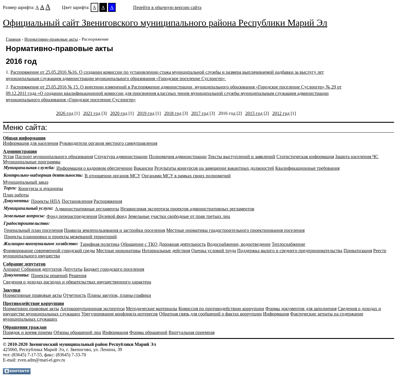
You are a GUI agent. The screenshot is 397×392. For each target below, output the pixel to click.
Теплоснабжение (288, 244)
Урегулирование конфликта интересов (119, 313)
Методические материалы (151, 308)
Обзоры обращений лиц (77, 332)
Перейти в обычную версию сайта (167, 7)
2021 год (91, 113)
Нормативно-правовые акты (51, 39)
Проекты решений (49, 275)
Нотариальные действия (166, 250)
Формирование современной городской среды (49, 250)
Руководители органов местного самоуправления (108, 143)
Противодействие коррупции (33, 303)
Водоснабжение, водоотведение (239, 244)
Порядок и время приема (27, 332)
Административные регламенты (87, 208)
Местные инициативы (118, 250)
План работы (16, 194)
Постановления (77, 201)
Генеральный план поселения (33, 230)
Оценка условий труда (213, 250)
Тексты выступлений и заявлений (241, 156)
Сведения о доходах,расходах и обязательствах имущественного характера (77, 281)
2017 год (199, 113)
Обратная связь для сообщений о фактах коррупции (210, 313)
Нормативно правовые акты (31, 308)
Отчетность (74, 295)
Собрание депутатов (24, 263)
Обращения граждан (25, 327)
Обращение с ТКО (139, 244)
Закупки (11, 290)
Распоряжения (108, 201)
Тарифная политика (99, 244)
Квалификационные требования (307, 168)
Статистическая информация (305, 156)
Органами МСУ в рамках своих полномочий (186, 175)
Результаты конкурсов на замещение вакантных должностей (214, 168)
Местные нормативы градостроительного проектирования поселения (235, 230)
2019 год (145, 113)
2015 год (253, 113)
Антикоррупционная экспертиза (92, 308)
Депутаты (73, 269)
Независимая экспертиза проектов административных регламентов (187, 208)
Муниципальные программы (31, 161)
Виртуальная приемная (191, 332)
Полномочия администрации (178, 156)
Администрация (20, 151)
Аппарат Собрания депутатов (32, 269)
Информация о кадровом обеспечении (94, 168)
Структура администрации (121, 156)
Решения (77, 275)
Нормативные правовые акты (32, 295)
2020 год (118, 113)
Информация (276, 313)
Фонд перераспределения (72, 216)
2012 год (280, 113)
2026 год (64, 113)
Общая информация (24, 138)
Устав (8, 156)
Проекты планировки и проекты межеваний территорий (60, 236)
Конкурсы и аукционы (40, 188)
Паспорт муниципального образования (54, 156)
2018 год (172, 113)
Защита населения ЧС (356, 156)
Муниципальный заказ (25, 182)
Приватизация (358, 250)
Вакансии (143, 168)
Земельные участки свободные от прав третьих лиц (179, 216)
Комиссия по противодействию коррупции (221, 308)
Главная (13, 39)
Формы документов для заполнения (301, 308)
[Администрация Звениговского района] (17, 372)
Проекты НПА (45, 201)
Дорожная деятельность (182, 244)
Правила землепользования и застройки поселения (114, 230)
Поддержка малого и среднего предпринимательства (289, 250)
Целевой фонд (112, 216)
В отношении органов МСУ (112, 175)
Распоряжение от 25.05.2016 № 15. (173, 93)
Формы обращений (148, 332)
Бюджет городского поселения (114, 269)
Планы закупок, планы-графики (119, 295)
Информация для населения (30, 143)
